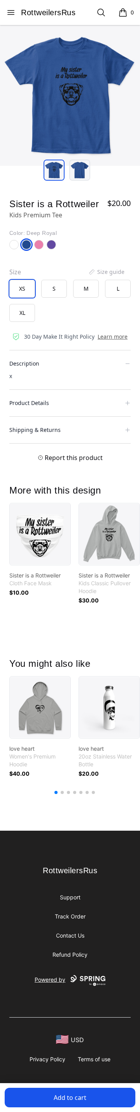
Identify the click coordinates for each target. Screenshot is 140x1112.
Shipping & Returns (35, 429)
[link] (40, 534)
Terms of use (94, 1059)
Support (70, 897)
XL (22, 312)
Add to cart (70, 1097)
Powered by (50, 979)
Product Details (29, 403)
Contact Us (70, 935)
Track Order (70, 916)
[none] (106, 272)
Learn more (113, 336)
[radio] (22, 289)
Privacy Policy (47, 1059)
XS (22, 288)
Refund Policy (70, 954)
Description (24, 363)
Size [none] (15, 272)
